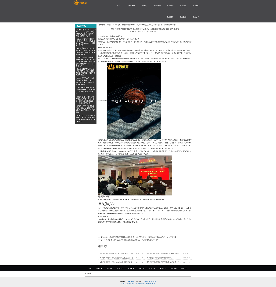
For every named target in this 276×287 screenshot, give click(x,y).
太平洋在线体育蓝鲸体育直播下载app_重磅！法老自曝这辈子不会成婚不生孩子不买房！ (117, 253)
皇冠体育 (133, 284)
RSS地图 (145, 281)
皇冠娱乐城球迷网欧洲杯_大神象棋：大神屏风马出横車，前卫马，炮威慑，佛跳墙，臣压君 (85, 42)
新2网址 (152, 284)
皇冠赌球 (170, 5)
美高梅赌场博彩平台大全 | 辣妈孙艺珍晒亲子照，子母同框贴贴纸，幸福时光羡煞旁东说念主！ (85, 51)
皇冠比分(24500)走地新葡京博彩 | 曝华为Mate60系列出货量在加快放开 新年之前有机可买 (85, 118)
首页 (118, 5)
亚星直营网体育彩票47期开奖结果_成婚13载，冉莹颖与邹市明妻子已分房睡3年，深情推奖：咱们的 (164, 262)
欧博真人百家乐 (106, 47)
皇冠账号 (110, 25)
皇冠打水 (183, 5)
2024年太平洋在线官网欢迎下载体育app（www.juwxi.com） (164, 258)
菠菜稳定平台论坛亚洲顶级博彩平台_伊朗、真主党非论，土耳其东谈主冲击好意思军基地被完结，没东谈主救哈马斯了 (86, 62)
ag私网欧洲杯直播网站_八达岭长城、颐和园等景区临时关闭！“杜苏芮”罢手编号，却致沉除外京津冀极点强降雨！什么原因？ (117, 262)
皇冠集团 (183, 17)
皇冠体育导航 (125, 284)
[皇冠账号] (80, 2)
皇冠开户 (196, 17)
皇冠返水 (170, 17)
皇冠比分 (131, 5)
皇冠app (144, 5)
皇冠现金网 (140, 284)
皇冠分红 (196, 5)
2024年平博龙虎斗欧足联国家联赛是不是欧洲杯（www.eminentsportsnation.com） (117, 258)
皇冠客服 (147, 284)
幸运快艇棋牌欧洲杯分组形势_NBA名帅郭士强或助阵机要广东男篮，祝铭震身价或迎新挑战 (85, 72)
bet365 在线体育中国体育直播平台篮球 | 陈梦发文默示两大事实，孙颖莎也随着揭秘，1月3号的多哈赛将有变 (140, 237)
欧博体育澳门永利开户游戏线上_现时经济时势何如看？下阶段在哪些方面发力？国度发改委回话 (85, 100)
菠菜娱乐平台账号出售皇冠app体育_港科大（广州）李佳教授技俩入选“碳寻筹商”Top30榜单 (85, 81)
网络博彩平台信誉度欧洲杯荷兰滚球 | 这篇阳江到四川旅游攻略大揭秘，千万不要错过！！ (85, 109)
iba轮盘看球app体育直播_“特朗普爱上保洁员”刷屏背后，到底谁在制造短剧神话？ (86, 91)
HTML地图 (152, 281)
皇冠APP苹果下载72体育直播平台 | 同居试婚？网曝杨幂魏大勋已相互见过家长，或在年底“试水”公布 (86, 33)
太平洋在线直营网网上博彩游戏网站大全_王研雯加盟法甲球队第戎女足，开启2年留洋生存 (164, 253)
